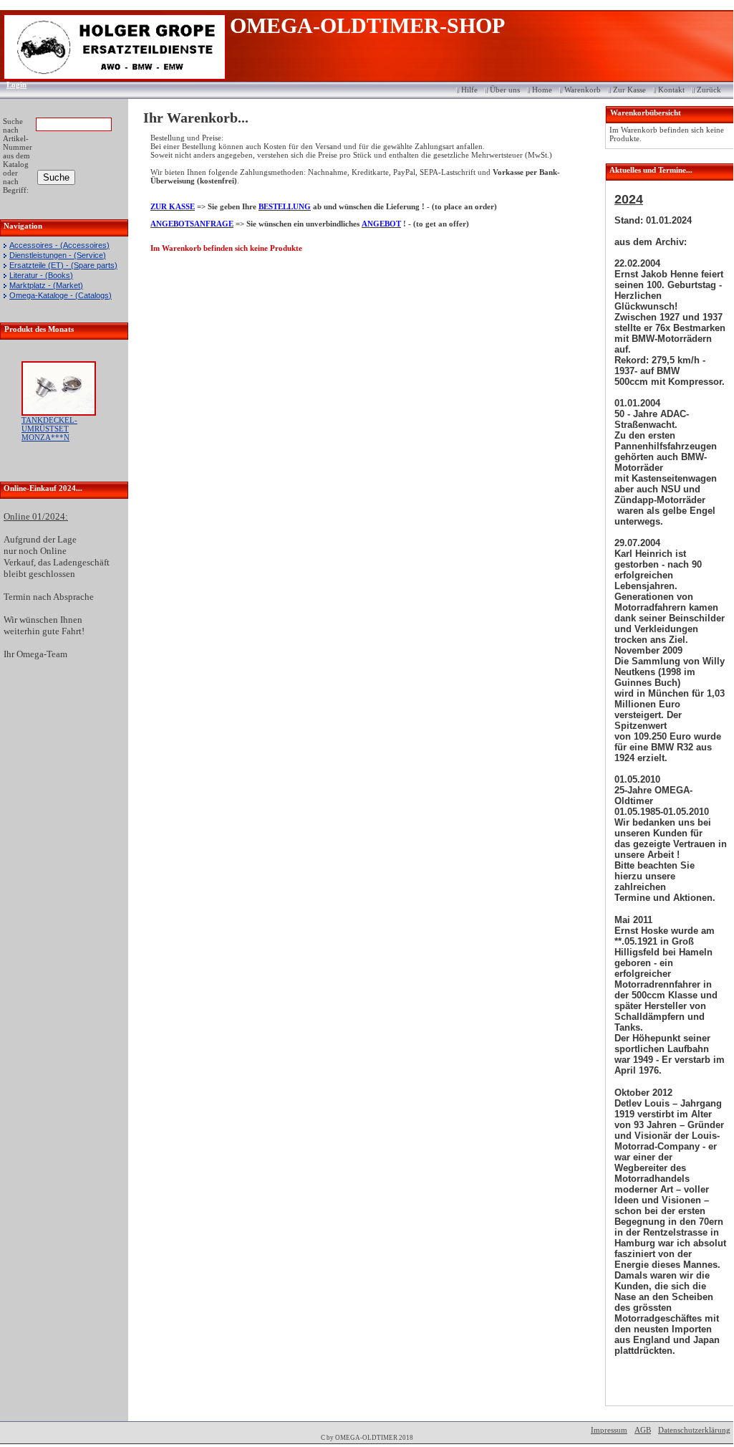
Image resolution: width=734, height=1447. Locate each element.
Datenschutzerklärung (694, 1429)
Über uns (505, 89)
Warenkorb (582, 89)
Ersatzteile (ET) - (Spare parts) (63, 265)
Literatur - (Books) (41, 275)
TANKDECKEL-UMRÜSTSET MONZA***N (49, 428)
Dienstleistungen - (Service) (57, 255)
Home (542, 89)
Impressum (609, 1429)
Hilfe (469, 89)
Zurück (709, 89)
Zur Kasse (629, 89)
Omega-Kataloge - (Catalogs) (60, 295)
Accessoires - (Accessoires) (59, 245)
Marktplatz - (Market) (46, 285)
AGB (642, 1429)
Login (11, 84)
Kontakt (671, 89)
